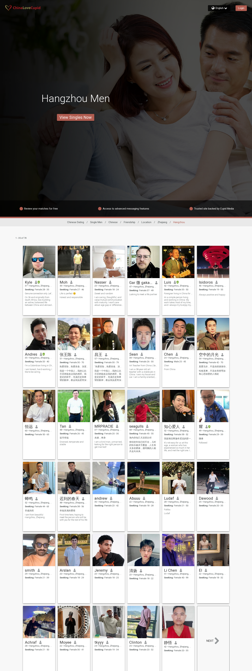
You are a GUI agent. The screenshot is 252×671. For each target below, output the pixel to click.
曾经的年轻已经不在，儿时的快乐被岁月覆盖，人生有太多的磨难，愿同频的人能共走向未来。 (142, 447)
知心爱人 (172, 426)
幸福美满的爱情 (67, 510)
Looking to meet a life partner (143, 294)
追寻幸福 (64, 437)
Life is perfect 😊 (68, 293)
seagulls (136, 426)
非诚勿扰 (29, 510)
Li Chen (170, 570)
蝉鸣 (29, 498)
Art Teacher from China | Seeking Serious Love (143, 365)
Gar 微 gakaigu (141, 282)
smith (30, 570)
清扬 (133, 570)
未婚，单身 (100, 437)
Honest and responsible (71, 297)
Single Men (96, 222)
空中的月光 (209, 354)
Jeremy (101, 570)
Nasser (100, 282)
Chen (168, 354)
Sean (133, 354)
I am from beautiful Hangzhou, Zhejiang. (35, 516)
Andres (31, 354)
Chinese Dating (75, 222)
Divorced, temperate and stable (71, 443)
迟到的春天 (69, 498)
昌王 (98, 354)
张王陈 (65, 354)
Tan (63, 426)
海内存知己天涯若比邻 (140, 437)
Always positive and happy (212, 294)
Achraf (31, 642)
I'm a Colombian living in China (39, 365)
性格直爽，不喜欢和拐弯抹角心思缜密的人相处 (212, 372)
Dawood (206, 498)
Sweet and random (103, 293)
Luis (167, 282)
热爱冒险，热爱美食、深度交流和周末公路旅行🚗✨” (74, 366)
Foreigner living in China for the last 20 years (178, 293)
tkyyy (99, 642)
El (200, 570)
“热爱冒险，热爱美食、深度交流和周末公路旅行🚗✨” (108, 366)
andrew (100, 498)
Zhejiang (162, 222)
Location (146, 222)
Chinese (113, 222)
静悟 (168, 642)
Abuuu (134, 498)
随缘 (201, 438)
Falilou (167, 509)
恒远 (29, 426)
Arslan (65, 570)
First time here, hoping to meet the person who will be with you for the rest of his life (73, 517)
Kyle (28, 282)
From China (169, 369)
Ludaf (169, 498)
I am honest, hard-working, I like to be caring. (38, 370)
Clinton (135, 642)
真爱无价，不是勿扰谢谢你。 (213, 366)
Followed (203, 442)
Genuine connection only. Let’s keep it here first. (39, 293)
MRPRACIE (103, 426)
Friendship (129, 222)
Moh (64, 282)
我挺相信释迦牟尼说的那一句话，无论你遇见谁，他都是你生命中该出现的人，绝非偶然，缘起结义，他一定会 (178, 438)
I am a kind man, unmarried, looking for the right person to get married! (108, 444)
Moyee (65, 642)
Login (241, 8)
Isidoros (206, 282)
